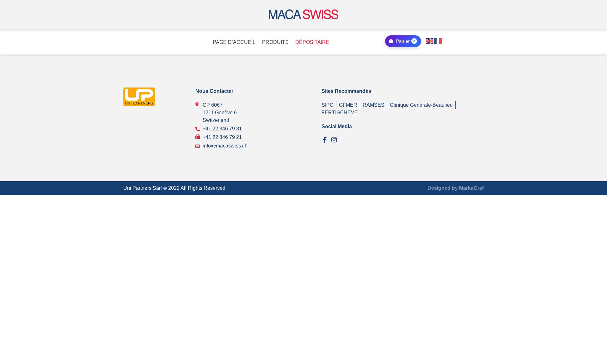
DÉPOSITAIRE (312, 42)
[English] (430, 40)
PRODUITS (275, 42)
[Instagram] (334, 140)
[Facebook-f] (325, 140)
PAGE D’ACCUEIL (234, 42)
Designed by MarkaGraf (455, 188)
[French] (438, 40)
